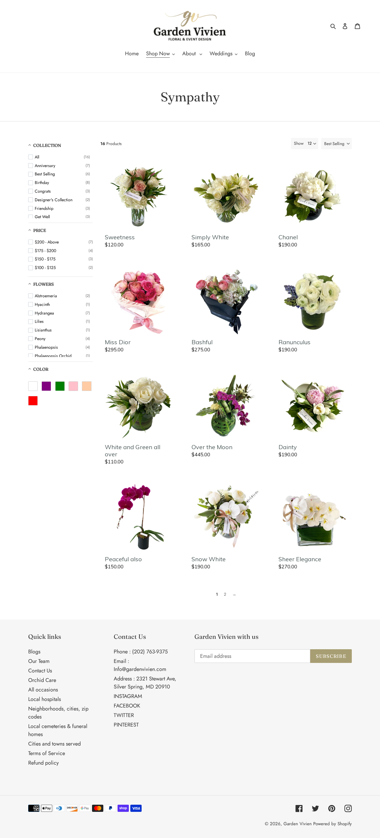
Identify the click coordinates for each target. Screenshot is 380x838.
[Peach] (86, 386)
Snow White (208, 559)
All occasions (43, 690)
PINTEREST (126, 725)
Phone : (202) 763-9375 (141, 651)
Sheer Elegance (299, 559)
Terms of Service (46, 753)
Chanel (288, 237)
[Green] (60, 386)
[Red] (33, 400)
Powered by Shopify (332, 823)
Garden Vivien (298, 823)
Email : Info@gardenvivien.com (140, 665)
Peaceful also (123, 559)
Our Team (39, 661)
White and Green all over (132, 451)
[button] (336, 143)
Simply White (210, 237)
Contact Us (40, 671)
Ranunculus (294, 342)
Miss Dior (118, 342)
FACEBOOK (127, 706)
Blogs (34, 651)
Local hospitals (44, 699)
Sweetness (120, 237)
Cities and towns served (54, 744)
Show (299, 143)
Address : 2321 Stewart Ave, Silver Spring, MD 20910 (145, 683)
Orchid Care (42, 680)
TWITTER (124, 715)
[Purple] (46, 386)
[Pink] (73, 386)
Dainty (287, 447)
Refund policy (43, 763)
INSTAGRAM (128, 696)
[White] (33, 386)
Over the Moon (211, 447)
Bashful (202, 342)
